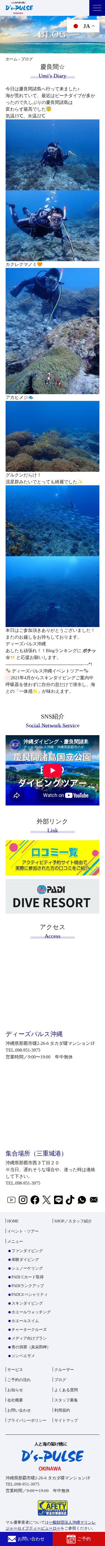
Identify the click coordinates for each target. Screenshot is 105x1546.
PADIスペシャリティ (29, 1294)
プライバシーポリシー (26, 1420)
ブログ (60, 1380)
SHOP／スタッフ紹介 (73, 1221)
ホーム (11, 59)
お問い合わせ (31, 1538)
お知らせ (15, 1390)
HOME (13, 1221)
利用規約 (62, 1410)
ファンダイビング (27, 1251)
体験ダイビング (25, 1259)
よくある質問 (66, 1390)
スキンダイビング (27, 1303)
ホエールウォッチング (31, 1312)
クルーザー (64, 1370)
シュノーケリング (27, 1268)
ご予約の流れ (19, 1380)
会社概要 (15, 1400)
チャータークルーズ (29, 1329)
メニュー (15, 1241)
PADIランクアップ (27, 1286)
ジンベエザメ (23, 1356)
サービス (15, 1370)
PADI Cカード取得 (27, 1277)
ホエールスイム (25, 1321)
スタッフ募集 (66, 1400)
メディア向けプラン (29, 1338)
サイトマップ (66, 1420)
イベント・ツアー (23, 1231)
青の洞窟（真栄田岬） (31, 1347)
